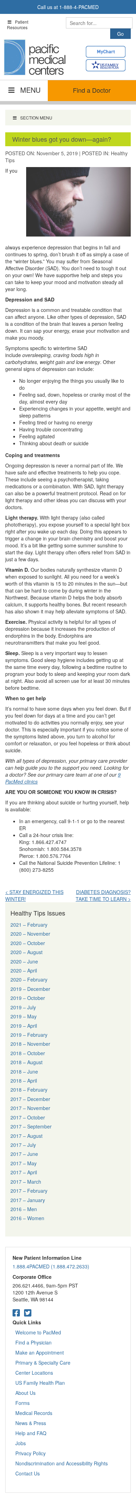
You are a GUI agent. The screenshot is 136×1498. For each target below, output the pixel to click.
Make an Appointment (39, 1352)
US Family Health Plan (40, 1382)
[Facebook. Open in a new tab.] (16, 1312)
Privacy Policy (30, 1453)
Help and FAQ (30, 1433)
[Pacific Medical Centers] (34, 57)
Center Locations (34, 1372)
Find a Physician (33, 1342)
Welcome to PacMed (38, 1332)
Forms (22, 1402)
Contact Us (27, 1473)
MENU (30, 90)
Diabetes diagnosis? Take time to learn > (103, 895)
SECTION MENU (36, 118)
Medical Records (33, 1412)
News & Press (30, 1423)
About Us (25, 1392)
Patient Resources (17, 24)
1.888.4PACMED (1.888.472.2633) (51, 1266)
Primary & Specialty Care (42, 1362)
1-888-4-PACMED (79, 6)
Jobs (20, 1443)
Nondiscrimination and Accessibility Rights (61, 1463)
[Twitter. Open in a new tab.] (27, 1312)
